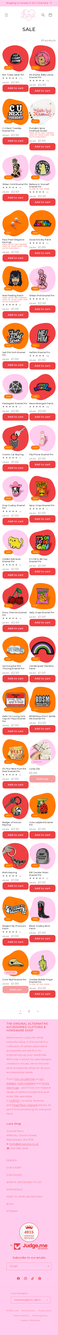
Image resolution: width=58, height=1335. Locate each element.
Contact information (30, 1320)
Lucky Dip (34, 769)
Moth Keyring (9, 872)
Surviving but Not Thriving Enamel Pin (13, 667)
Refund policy (28, 1310)
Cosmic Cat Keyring (13, 454)
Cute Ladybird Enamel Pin (41, 823)
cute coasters (26, 1083)
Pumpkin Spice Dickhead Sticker (38, 129)
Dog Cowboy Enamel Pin (13, 506)
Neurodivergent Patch (41, 403)
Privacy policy (45, 1310)
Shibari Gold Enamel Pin (15, 184)
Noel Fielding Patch (12, 295)
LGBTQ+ (15, 1100)
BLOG (10, 1204)
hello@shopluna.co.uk (24, 1144)
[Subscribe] (47, 1266)
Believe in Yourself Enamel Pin (39, 185)
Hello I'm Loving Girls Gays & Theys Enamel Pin (13, 718)
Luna (16, 1310)
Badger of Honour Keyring (12, 823)
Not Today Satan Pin (13, 75)
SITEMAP (12, 1211)
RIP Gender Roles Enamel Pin (38, 873)
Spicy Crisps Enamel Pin (42, 505)
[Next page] (37, 1011)
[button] (6, 15)
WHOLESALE (14, 1189)
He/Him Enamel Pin (39, 352)
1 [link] (20, 1011)
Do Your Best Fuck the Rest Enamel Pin (14, 770)
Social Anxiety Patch (40, 239)
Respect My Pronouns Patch (14, 927)
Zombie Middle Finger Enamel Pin (41, 980)
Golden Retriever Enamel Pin (11, 560)
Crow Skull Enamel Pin (14, 979)
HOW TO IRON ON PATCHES (24, 1196)
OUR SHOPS (14, 1175)
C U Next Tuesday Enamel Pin (12, 129)
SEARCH (11, 1160)
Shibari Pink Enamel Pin (42, 295)
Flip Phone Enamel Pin (41, 454)
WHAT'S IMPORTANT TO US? (24, 1182)
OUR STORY (13, 1167)
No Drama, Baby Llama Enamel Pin (41, 76)
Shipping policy (40, 1315)
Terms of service (21, 1315)
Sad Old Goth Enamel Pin (13, 353)
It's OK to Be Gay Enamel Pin (38, 560)
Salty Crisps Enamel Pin (41, 612)
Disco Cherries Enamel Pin (14, 613)
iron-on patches (24, 1078)
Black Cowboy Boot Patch (39, 927)
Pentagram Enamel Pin (14, 403)
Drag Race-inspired (24, 1105)
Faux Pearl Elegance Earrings (13, 240)
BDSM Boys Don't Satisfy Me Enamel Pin (42, 717)
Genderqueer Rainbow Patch (41, 667)
